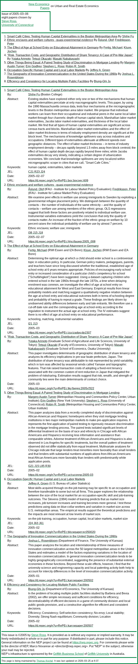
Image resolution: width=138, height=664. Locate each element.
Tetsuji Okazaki (41, 58)
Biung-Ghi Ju (102, 81)
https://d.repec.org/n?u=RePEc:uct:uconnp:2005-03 (60, 474)
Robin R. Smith (75, 66)
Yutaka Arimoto (21, 58)
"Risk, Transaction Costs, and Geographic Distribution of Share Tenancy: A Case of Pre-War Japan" (70, 55)
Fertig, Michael (113, 47)
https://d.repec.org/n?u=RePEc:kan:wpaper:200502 (60, 580)
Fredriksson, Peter (124, 189)
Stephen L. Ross (53, 66)
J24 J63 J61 (36, 523)
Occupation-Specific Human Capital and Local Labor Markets (46, 70)
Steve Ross (9, 21)
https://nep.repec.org (85, 642)
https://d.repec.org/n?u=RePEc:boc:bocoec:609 (58, 180)
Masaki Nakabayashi (66, 58)
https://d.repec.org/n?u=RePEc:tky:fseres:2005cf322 (61, 388)
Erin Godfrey (34, 66)
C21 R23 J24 (36, 171)
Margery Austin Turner (42, 396)
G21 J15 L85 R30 (39, 466)
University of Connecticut (17, 25)
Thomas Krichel (44, 660)
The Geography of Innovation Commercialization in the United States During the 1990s (62, 73)
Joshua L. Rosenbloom (43, 540)
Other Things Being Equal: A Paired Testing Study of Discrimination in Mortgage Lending (63, 62)
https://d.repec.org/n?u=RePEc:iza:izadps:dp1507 (59, 332)
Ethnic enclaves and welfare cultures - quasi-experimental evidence (50, 40)
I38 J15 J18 (35, 232)
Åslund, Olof (106, 40)
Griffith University (98, 653)
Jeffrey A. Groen (100, 70)
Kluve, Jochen (93, 250)
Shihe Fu (128, 36)
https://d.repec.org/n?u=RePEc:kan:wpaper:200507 (60, 625)
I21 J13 (33, 323)
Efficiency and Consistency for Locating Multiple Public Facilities (48, 81)
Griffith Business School (68, 653)
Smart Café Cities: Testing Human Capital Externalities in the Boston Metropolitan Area (62, 36)
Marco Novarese (40, 646)
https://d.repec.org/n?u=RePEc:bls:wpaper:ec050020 (61, 532)
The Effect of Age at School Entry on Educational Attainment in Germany (53, 47)
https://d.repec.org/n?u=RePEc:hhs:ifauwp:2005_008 (61, 241)
